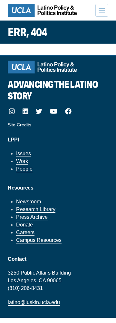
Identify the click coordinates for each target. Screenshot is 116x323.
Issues (23, 153)
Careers (25, 232)
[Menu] (101, 10)
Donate (24, 224)
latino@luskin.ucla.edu (34, 302)
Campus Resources (39, 240)
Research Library (35, 209)
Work (22, 161)
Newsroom (28, 201)
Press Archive (32, 217)
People (24, 169)
